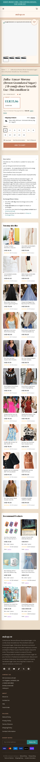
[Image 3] (17, 59)
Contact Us (6, 700)
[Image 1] (6, 59)
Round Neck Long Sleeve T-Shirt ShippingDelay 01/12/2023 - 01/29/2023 (28, 387)
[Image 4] (23, 59)
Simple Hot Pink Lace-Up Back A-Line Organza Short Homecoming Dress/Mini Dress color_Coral (11, 415)
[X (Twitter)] (24, 669)
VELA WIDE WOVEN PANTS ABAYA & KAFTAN (28, 246)
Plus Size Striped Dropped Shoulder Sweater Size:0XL (28, 359)
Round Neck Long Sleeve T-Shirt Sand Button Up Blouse (28, 331)
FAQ (3, 704)
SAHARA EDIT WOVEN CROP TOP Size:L (27, 471)
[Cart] (37, 9)
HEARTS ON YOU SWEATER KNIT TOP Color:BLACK (11, 471)
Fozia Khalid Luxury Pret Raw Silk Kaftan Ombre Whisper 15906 (28, 605)
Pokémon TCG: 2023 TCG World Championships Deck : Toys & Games (10, 605)
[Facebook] (4, 669)
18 (5, 135)
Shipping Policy (7, 728)
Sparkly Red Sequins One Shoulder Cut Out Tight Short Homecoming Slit (28, 415)
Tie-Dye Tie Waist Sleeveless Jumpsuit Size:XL (9, 247)
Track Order (6, 707)
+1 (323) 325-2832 (8, 683)
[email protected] (10, 211)
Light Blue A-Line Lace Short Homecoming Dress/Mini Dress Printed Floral (10, 331)
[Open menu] (3, 9)
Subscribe (32, 742)
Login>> (9, 549)
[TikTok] (19, 669)
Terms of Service (7, 724)
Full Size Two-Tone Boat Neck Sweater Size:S (28, 443)
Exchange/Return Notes (10, 199)
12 (24, 130)
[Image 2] (12, 59)
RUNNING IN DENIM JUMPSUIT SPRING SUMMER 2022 (27, 499)
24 (19, 135)
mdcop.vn (20, 14)
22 (14, 135)
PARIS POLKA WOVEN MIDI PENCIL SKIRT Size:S (28, 274)
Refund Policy (6, 717)
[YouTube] (14, 669)
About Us (5, 697)
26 (24, 135)
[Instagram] (9, 669)
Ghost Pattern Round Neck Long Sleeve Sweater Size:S (11, 387)
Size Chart (8, 140)
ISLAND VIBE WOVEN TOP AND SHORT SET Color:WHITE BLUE (10, 443)
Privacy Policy (6, 720)
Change (32, 118)
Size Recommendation (19, 140)
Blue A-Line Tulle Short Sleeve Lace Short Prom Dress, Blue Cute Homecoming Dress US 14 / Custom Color (29, 571)
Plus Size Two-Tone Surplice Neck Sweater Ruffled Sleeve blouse (10, 359)
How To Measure (31, 140)
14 (28, 130)
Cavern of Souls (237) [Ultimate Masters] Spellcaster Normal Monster (27, 538)
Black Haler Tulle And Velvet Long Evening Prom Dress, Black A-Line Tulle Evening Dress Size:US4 (11, 303)
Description (7, 159)
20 (10, 135)
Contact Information (9, 731)
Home (3, 69)
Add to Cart (20, 145)
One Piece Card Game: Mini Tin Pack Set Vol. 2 (10, 538)
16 (33, 130)
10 (19, 130)
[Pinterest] (28, 669)
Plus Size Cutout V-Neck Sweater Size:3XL (10, 499)
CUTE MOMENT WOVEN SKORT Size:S (10, 274)
